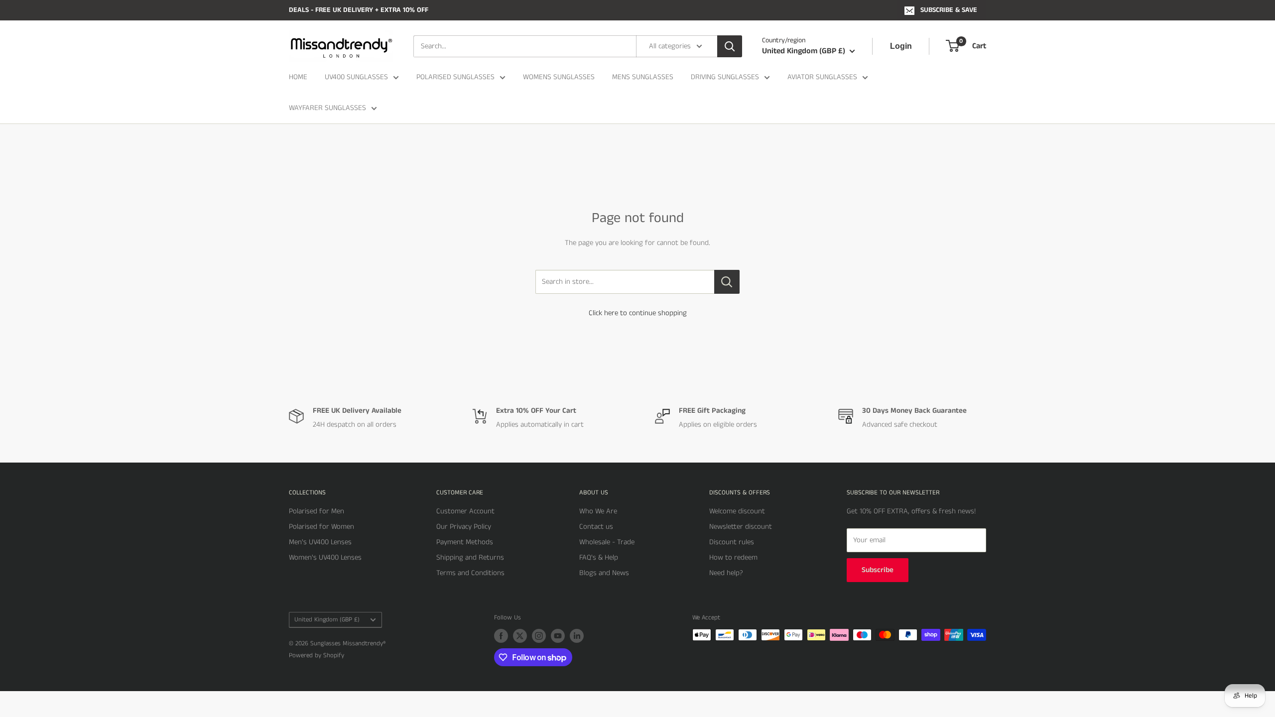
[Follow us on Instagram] (539, 636)
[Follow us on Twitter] (520, 636)
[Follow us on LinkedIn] (577, 636)
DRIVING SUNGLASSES (725, 77)
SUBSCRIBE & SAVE (948, 10)
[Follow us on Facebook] (501, 636)
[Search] (729, 46)
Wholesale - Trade (607, 542)
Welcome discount (737, 511)
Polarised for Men (316, 511)
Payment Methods (464, 542)
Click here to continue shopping (638, 313)
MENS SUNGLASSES (642, 77)
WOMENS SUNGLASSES (559, 77)
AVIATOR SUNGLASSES (822, 77)
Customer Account (465, 511)
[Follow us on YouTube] (558, 636)
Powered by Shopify (316, 655)
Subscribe (877, 570)
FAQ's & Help (598, 557)
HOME (298, 77)
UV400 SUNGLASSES (356, 77)
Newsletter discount (740, 526)
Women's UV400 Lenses (325, 557)
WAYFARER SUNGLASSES (327, 108)
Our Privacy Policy (463, 526)
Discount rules (731, 542)
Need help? (726, 573)
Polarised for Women (321, 526)
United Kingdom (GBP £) (327, 619)
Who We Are (598, 511)
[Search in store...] (727, 282)
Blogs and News (604, 573)
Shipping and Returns (470, 557)
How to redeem (733, 557)
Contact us (596, 526)
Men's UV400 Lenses (320, 542)
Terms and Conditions (470, 573)
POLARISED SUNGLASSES (455, 77)
